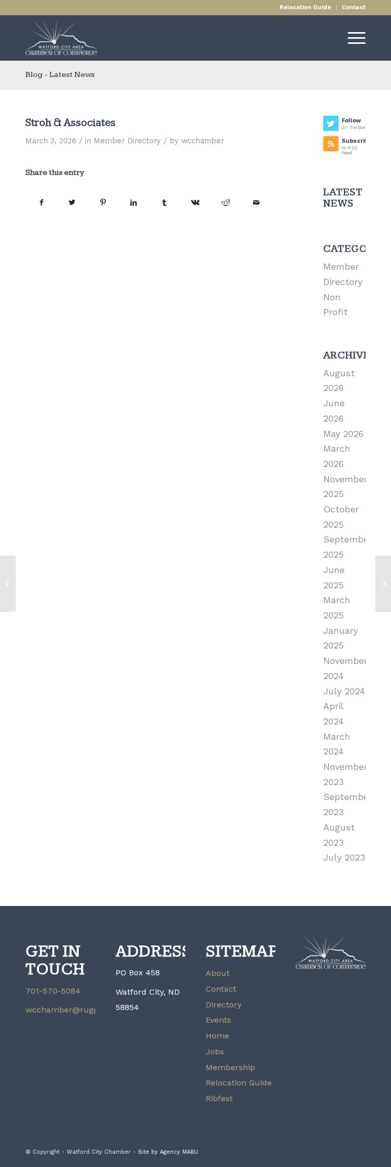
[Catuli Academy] (8, 584)
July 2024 (344, 691)
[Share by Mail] (256, 203)
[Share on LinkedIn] (134, 203)
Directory (223, 1004)
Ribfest (219, 1098)
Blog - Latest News (60, 75)
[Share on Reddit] (226, 203)
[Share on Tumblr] (164, 203)
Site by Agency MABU (168, 1152)
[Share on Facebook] (41, 203)
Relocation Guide (305, 7)
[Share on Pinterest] (103, 203)
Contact (354, 7)
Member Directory (127, 140)
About (218, 973)
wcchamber (202, 140)
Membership (230, 1067)
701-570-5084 (52, 991)
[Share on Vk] (195, 203)
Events (218, 1020)
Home (217, 1036)
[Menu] (352, 38)
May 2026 (343, 433)
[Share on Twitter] (72, 203)
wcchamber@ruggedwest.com (85, 1010)
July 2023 (344, 857)
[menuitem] (305, 7)
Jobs (215, 1051)
